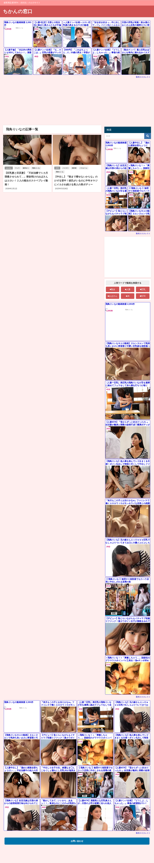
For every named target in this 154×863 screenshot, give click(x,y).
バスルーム (83, 168)
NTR (57, 168)
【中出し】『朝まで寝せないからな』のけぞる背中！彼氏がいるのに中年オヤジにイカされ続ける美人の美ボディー (76, 180)
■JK (127, 296)
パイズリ (66, 168)
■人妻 (127, 289)
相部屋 (74, 168)
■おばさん (112, 296)
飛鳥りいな (36, 168)
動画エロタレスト (143, 77)
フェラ (17, 168)
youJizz (8, 168)
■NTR (142, 296)
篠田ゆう (26, 168)
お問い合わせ (77, 841)
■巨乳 (142, 289)
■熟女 (112, 289)
